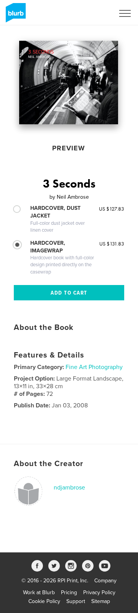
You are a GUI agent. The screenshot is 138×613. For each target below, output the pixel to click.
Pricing (69, 592)
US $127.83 (111, 208)
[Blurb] (14, 16)
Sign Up (95, 13)
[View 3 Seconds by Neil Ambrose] (68, 82)
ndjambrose (69, 487)
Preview (68, 148)
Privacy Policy (99, 592)
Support (75, 601)
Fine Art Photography (94, 367)
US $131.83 (111, 243)
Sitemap (100, 601)
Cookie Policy (44, 601)
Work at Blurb (39, 592)
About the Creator (48, 463)
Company (105, 580)
